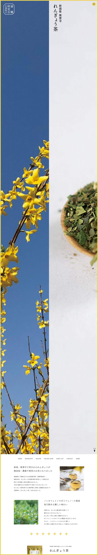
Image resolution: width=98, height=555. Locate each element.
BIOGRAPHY (29, 458)
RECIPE (38, 458)
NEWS (20, 458)
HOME (78, 458)
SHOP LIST (60, 458)
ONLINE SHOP (48, 458)
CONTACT (70, 458)
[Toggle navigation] (94, 4)
